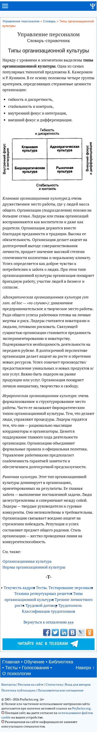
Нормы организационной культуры (33, 567)
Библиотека (61, 661)
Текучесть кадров (19, 587)
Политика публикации (18, 690)
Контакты (8, 684)
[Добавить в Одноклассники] (89, 632)
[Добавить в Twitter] (55, 632)
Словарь (49, 21)
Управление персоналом (20, 21)
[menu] (5, 8)
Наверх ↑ (85, 667)
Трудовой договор (41, 605)
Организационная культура (27, 561)
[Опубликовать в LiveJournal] (81, 632)
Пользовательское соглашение (60, 690)
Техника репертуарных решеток (43, 593)
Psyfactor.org (81, 708)
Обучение (34, 661)
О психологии (16, 673)
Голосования (35, 667)
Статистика (54, 684)
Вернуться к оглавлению (48, 622)
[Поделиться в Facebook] (46, 632)
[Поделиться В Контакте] (72, 632)
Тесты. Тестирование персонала (64, 587)
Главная (11, 661)
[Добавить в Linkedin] (63, 632)
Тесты (11, 667)
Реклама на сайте (31, 684)
